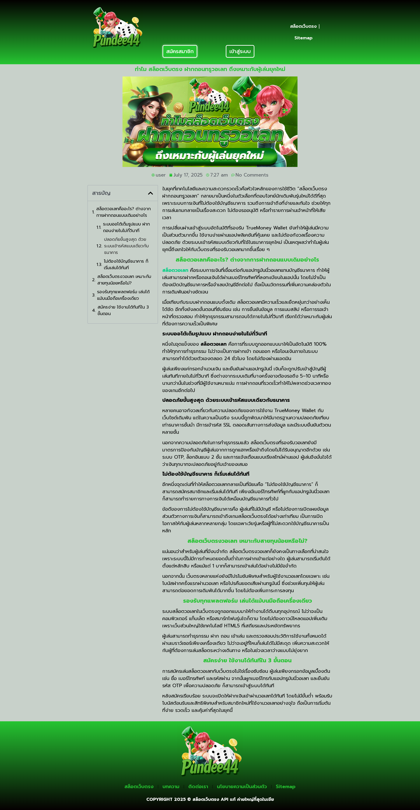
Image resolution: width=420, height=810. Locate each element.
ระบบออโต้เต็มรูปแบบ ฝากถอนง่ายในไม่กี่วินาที (126, 227)
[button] (150, 193)
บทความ (171, 786)
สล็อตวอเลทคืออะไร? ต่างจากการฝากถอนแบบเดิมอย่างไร (123, 212)
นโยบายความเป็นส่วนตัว (242, 786)
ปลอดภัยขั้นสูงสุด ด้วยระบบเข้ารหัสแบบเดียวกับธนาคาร (126, 246)
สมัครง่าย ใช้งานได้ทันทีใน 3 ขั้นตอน (123, 310)
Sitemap (303, 38)
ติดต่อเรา (198, 786)
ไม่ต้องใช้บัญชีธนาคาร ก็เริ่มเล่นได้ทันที (126, 264)
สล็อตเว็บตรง (303, 26)
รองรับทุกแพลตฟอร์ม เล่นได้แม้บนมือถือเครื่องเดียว (123, 295)
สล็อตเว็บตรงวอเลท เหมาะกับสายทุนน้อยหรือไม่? (124, 279)
